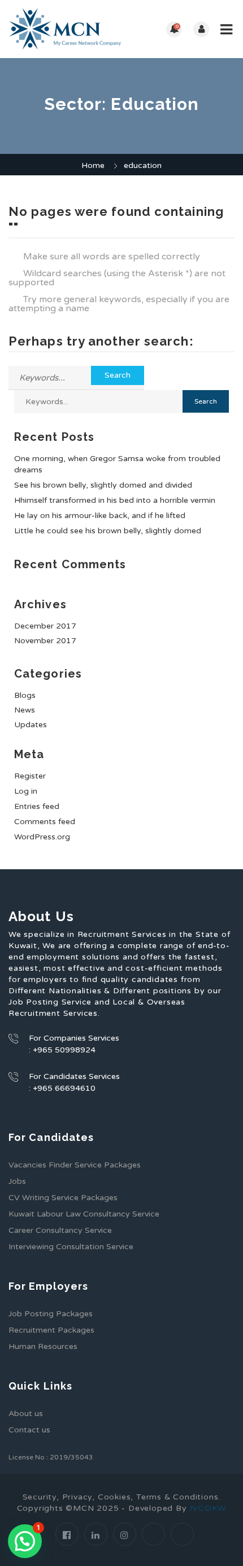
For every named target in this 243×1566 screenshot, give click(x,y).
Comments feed (44, 821)
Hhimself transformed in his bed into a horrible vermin (114, 500)
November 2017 (45, 640)
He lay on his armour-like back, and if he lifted (99, 515)
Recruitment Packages (51, 1330)
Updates (30, 724)
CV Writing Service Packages (63, 1197)
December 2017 (45, 626)
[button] (25, 1541)
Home (93, 165)
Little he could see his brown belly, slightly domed (107, 531)
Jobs (17, 1181)
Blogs (25, 695)
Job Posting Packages (50, 1314)
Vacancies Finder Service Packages (74, 1165)
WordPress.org (42, 837)
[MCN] (65, 29)
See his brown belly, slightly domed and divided (103, 485)
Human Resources (42, 1346)
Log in (25, 791)
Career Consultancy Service (60, 1230)
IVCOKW (208, 1508)
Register (30, 776)
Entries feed (36, 806)
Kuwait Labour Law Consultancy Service (83, 1214)
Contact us (29, 1430)
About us (25, 1413)
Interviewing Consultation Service (70, 1246)
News (24, 710)
